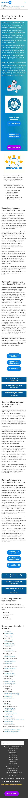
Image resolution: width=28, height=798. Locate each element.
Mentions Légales (20, 778)
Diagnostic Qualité (8, 640)
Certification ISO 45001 (9, 683)
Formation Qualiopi (8, 660)
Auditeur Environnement (10, 668)
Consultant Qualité (8, 633)
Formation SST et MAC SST (13, 774)
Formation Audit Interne (12, 770)
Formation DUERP (8, 721)
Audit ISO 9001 (12, 752)
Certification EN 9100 (9, 650)
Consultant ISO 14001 (9, 673)
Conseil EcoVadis (8, 696)
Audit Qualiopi (13, 761)
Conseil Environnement (9, 656)
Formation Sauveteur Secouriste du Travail (14, 719)
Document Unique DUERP (13, 768)
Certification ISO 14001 (9, 675)
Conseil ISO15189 (8, 716)
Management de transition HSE (11, 731)
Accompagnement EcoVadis (10, 733)
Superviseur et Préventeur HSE (11, 694)
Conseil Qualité (7, 631)
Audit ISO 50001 (13, 757)
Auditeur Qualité (8, 636)
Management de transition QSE (11, 693)
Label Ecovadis (12, 775)
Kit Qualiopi (13, 764)
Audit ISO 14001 (13, 754)
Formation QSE (7, 704)
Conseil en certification (9, 709)
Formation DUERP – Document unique (13, 772)
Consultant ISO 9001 (9, 643)
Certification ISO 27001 (9, 661)
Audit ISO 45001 (13, 755)
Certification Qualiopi (13, 759)
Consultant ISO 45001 (9, 681)
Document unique (8, 723)
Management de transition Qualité (12, 729)
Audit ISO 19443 (8, 663)
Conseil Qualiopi (8, 711)
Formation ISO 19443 (9, 698)
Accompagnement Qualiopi (10, 713)
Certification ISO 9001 (9, 645)
